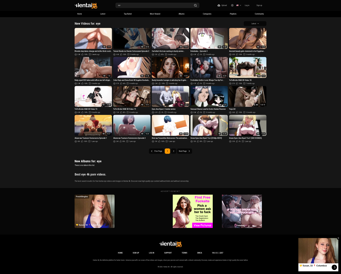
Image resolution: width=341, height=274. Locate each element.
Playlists (233, 14)
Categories (207, 14)
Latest (102, 14)
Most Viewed (155, 14)
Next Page (183, 151)
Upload (224, 5)
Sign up (259, 5)
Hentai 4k (166, 267)
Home (79, 14)
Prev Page (158, 151)
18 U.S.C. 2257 (217, 253)
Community (259, 14)
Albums (181, 14)
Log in (247, 5)
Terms (184, 253)
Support (168, 253)
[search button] (195, 5)
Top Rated (128, 14)
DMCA (199, 253)
